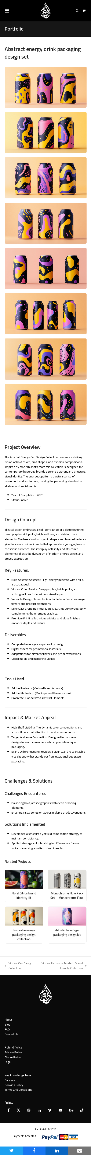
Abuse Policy (13, 1057)
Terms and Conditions (18, 1089)
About (8, 1019)
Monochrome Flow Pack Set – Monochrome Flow (67, 895)
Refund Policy (13, 1047)
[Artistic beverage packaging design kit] (67, 916)
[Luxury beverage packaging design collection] (24, 916)
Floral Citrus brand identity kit (24, 895)
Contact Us (11, 1034)
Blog (7, 1024)
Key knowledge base (18, 1075)
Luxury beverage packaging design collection (24, 934)
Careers (10, 1080)
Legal (8, 1062)
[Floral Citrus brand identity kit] (24, 879)
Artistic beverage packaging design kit (67, 932)
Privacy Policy (13, 1052)
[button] (7, 11)
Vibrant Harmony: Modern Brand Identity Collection (60, 966)
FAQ (7, 1029)
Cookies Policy (14, 1085)
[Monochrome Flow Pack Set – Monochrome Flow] (67, 879)
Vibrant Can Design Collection (19, 966)
